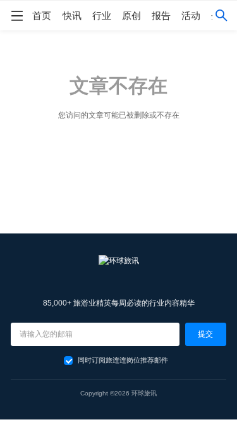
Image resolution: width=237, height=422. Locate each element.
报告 (161, 15)
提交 (205, 334)
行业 (101, 15)
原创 (131, 15)
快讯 (72, 15)
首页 (41, 15)
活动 (190, 15)
